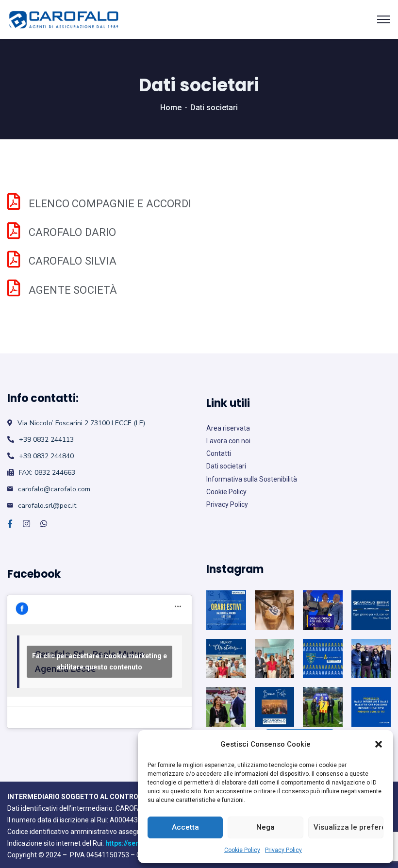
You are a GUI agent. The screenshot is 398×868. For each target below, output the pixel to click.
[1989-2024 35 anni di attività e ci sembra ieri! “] (371, 610)
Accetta (185, 827)
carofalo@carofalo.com (54, 489)
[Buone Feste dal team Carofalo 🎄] (226, 659)
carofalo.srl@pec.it (47, 505)
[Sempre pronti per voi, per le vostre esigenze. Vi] (275, 659)
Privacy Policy (283, 850)
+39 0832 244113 (46, 439)
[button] (378, 744)
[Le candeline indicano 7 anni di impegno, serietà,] (323, 707)
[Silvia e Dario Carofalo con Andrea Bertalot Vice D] (371, 659)
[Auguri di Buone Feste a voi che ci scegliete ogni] (275, 707)
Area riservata (228, 428)
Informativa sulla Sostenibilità (251, 479)
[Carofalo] (63, 20)
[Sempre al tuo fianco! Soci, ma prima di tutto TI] (323, 659)
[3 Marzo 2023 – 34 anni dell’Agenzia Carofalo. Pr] (226, 707)
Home (171, 107)
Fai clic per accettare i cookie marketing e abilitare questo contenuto (99, 661)
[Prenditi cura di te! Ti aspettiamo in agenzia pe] (371, 707)
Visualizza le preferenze (348, 827)
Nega (265, 827)
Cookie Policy (242, 850)
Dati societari (226, 466)
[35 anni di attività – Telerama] (275, 610)
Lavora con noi (228, 441)
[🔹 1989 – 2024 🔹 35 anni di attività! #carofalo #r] (323, 610)
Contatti (218, 453)
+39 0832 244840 (46, 456)
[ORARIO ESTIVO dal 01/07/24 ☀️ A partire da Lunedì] (226, 610)
